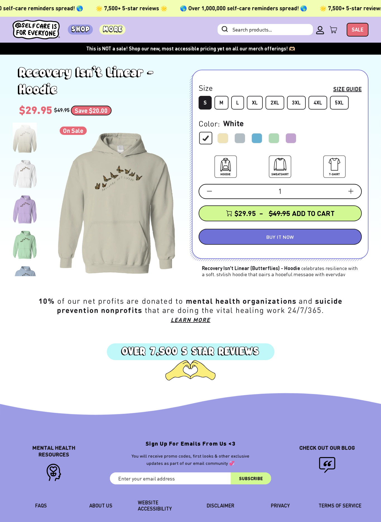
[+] (351, 191)
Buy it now (280, 237)
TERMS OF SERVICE (340, 505)
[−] (209, 191)
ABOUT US (100, 505)
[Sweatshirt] (280, 165)
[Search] (225, 29)
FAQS (41, 505)
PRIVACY (280, 505)
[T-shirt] (334, 165)
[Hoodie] (225, 165)
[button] (25, 139)
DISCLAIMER (220, 505)
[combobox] (265, 29)
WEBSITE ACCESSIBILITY (155, 505)
